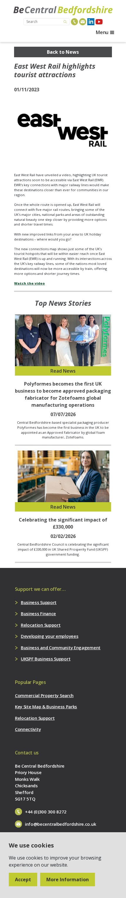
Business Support (39, 602)
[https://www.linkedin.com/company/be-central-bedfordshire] (90, 21)
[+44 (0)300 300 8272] (74, 21)
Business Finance (38, 613)
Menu (102, 32)
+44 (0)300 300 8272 (46, 812)
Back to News (63, 52)
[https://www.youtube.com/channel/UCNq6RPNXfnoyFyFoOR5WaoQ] (99, 21)
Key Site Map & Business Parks (46, 706)
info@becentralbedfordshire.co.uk (60, 824)
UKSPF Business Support (45, 659)
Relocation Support (41, 625)
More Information (67, 879)
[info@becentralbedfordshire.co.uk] (82, 21)
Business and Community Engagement (61, 647)
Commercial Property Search (44, 695)
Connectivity (28, 729)
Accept (23, 879)
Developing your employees (50, 636)
